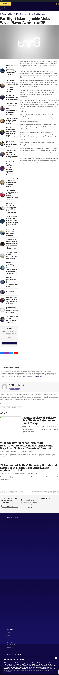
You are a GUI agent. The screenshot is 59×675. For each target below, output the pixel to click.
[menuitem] (1, 1)
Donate (29, 507)
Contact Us (9, 646)
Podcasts (9, 634)
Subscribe (9, 506)
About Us (9, 632)
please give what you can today (34, 376)
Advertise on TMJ (11, 644)
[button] (58, 9)
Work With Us (46, 498)
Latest (8, 635)
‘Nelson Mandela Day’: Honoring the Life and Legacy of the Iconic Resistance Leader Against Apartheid (28, 468)
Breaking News (39, 14)
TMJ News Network (23, 14)
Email (9, 337)
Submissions (10, 647)
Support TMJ (10, 642)
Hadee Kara (40, 426)
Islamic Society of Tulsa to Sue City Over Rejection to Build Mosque (39, 420)
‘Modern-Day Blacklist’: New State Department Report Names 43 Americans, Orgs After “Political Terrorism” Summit (26, 445)
